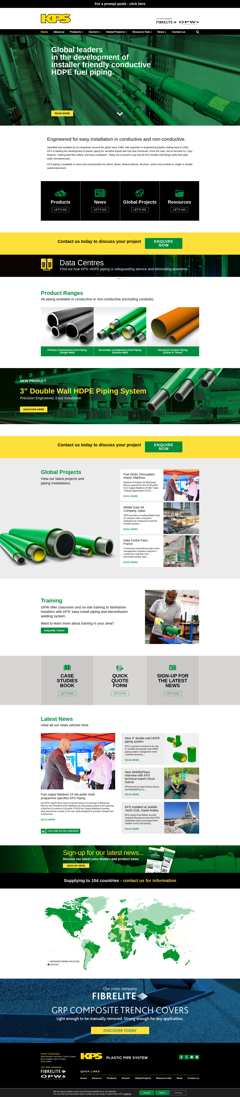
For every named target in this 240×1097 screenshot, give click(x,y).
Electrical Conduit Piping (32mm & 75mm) (173, 351)
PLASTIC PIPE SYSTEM (127, 1058)
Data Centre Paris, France (135, 542)
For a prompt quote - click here (120, 4)
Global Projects (143, 1078)
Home (44, 31)
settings (127, 1094)
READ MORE (130, 496)
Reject (162, 1092)
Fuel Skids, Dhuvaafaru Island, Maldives (139, 476)
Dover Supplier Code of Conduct (53, 1059)
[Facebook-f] (181, 1057)
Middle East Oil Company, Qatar (134, 509)
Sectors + (95, 31)
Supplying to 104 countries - (120, 880)
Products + (76, 31)
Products (111, 1078)
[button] (197, 32)
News (179, 1078)
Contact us (178, 31)
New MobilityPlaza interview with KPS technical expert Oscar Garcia (140, 777)
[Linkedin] (197, 1057)
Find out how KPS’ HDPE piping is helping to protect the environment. (114, 268)
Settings (178, 1092)
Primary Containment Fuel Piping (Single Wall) (67, 351)
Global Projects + (116, 31)
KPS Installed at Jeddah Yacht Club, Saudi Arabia (141, 808)
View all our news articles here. (65, 725)
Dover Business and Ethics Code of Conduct (58, 1057)
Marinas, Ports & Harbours (104, 262)
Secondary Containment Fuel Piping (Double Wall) (119, 351)
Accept (146, 1092)
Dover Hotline (46, 1061)
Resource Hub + (142, 31)
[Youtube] (191, 1057)
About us (58, 31)
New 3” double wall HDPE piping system (142, 739)
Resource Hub (164, 1078)
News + (161, 31)
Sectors (126, 1078)
